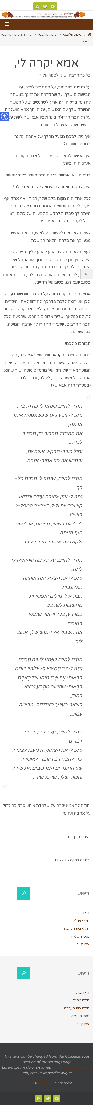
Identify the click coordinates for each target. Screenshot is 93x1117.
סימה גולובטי (72, 35)
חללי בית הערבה (76, 928)
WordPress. (37, 1083)
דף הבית (82, 913)
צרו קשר (83, 944)
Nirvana (28, 1083)
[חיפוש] (23, 893)
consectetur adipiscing (72, 1067)
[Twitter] (45, 6)
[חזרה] (87, 274)
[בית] (89, 35)
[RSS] (37, 6)
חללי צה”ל (81, 921)
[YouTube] (53, 6)
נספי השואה (80, 936)
